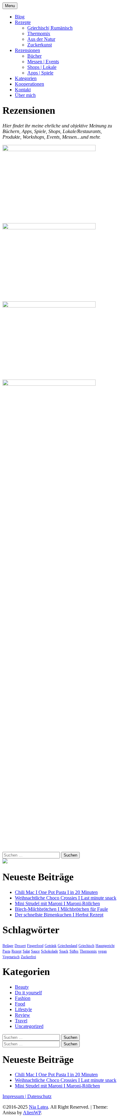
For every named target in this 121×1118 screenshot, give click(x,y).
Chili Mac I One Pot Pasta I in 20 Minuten (56, 892)
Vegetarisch (11, 957)
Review (22, 1015)
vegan (102, 951)
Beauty (22, 987)
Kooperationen (29, 84)
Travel (21, 1020)
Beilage (7, 946)
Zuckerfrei (28, 957)
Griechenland (67, 946)
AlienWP (32, 1112)
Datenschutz (39, 1096)
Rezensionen (27, 50)
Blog (20, 16)
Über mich (25, 95)
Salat (26, 951)
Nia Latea (38, 1107)
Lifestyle (23, 1009)
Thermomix (38, 33)
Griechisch (86, 946)
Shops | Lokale (41, 67)
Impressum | (14, 1096)
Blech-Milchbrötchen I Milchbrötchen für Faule (61, 909)
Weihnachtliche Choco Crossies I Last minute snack (65, 898)
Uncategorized (29, 1026)
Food (20, 1003)
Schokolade (49, 951)
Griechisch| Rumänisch (50, 28)
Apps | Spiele (40, 72)
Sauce (35, 951)
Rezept (16, 951)
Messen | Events (43, 61)
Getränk (50, 946)
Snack (63, 951)
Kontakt (23, 89)
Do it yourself (28, 992)
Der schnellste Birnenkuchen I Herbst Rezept (59, 914)
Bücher (34, 56)
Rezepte (23, 22)
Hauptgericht (105, 946)
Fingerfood (35, 946)
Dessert (20, 946)
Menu (10, 5)
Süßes (73, 951)
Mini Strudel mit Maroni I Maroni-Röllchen (57, 903)
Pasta (6, 951)
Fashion (22, 998)
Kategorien (26, 78)
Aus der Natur (41, 39)
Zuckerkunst (39, 44)
